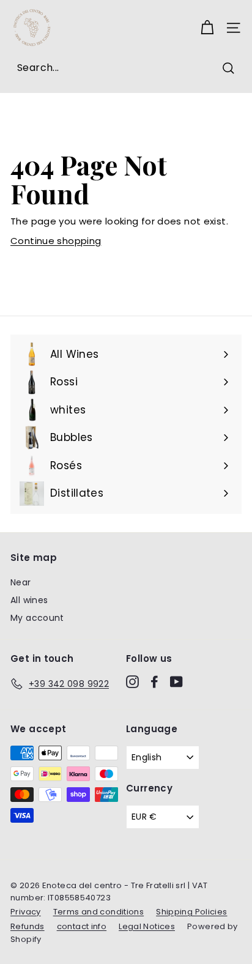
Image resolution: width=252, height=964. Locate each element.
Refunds (27, 926)
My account (37, 618)
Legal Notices (147, 926)
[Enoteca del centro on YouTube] (176, 682)
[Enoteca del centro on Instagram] (132, 682)
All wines (29, 600)
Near (20, 582)
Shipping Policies (191, 912)
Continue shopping (55, 240)
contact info (82, 926)
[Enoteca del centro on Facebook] (154, 682)
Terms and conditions (98, 912)
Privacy (25, 912)
